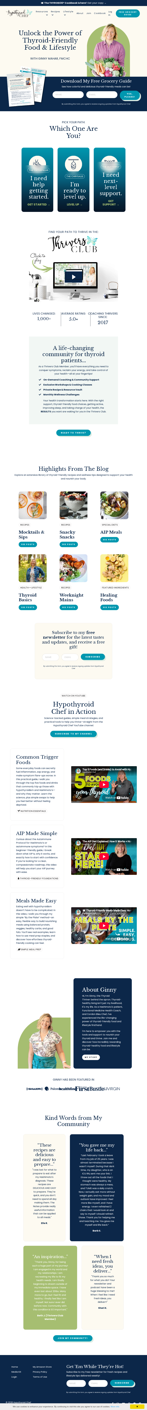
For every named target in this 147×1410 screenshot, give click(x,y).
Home (14, 1366)
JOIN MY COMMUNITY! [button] (73, 1338)
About (80, 13)
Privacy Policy (40, 1371)
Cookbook (100, 13)
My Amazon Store (42, 1366)
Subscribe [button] (92, 656)
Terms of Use (40, 1376)
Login (14, 1376)
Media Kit (16, 1371)
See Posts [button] (27, 544)
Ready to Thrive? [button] (73, 432)
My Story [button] (91, 1057)
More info (115, 1406)
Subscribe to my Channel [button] (73, 733)
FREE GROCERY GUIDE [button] (128, 13)
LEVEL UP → (75, 204)
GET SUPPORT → (110, 202)
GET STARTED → (38, 204)
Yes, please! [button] (129, 95)
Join (88, 13)
